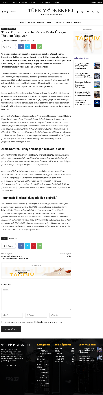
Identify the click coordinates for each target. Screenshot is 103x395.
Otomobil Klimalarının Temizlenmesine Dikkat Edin (14, 257)
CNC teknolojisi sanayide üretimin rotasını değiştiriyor (83, 75)
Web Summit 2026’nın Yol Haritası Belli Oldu (83, 102)
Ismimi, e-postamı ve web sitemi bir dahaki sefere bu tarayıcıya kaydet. (33, 322)
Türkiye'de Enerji (10, 40)
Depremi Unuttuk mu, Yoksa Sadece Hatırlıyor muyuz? (83, 94)
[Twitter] (92, 12)
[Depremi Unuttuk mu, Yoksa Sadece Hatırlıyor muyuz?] (97, 94)
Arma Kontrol (13, 238)
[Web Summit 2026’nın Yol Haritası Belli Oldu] (97, 103)
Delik (68, 256)
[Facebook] (77, 12)
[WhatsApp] (39, 46)
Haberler (11, 29)
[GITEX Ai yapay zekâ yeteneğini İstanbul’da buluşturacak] (97, 66)
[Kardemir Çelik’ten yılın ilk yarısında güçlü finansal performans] (97, 84)
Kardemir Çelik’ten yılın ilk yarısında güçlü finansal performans (83, 84)
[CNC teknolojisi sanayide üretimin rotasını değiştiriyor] (97, 76)
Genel (4, 29)
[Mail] (87, 12)
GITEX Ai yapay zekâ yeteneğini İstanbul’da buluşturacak (82, 66)
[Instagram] (82, 12)
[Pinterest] (33, 46)
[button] (98, 12)
